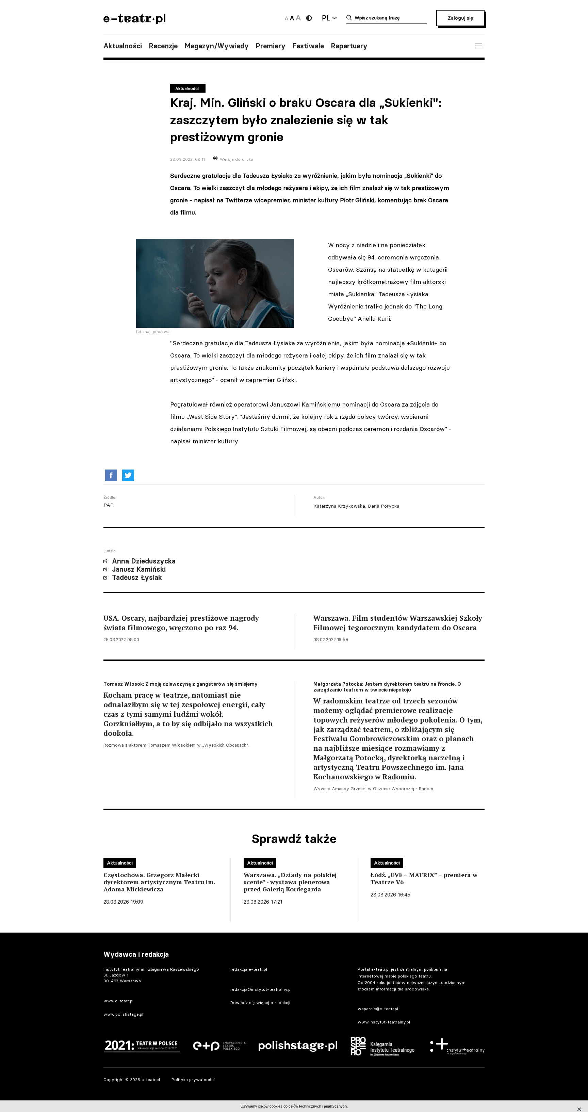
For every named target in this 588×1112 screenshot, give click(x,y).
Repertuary (349, 46)
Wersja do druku (236, 159)
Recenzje (163, 46)
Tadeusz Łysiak (137, 577)
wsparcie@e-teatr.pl (378, 1008)
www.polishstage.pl (123, 1014)
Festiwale (308, 46)
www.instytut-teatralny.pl (384, 1021)
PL (326, 18)
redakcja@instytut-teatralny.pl (261, 989)
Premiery (270, 46)
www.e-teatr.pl (118, 1000)
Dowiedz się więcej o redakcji (260, 1002)
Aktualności (122, 46)
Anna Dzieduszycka (144, 561)
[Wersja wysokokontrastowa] (309, 18)
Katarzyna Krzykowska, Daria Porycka (356, 506)
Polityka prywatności (193, 1079)
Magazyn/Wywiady (216, 46)
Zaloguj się (460, 18)
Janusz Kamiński (139, 569)
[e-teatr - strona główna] (134, 22)
